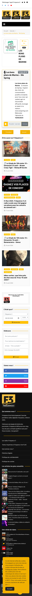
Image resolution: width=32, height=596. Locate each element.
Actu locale (14, 194)
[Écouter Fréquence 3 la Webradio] (6, 15)
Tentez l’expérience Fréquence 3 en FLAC (14, 444)
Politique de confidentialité (10, 457)
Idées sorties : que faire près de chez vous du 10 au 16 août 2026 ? (15, 277)
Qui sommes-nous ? (8, 449)
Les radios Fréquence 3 (9, 440)
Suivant (24, 132)
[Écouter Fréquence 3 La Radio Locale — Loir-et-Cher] (25, 15)
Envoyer (16, 357)
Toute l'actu (8, 272)
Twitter (5, 5)
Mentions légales (7, 453)
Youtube (11, 5)
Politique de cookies (8, 461)
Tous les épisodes (24, 44)
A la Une (7, 160)
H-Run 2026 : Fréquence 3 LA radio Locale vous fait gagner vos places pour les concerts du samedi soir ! (15, 204)
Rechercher (16, 322)
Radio (13, 160)
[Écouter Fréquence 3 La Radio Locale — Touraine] (15, 15)
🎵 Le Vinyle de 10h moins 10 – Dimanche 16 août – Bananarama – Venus (16, 240)
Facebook (2, 5)
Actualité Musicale (9, 197)
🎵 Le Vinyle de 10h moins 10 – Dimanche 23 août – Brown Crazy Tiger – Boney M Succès (16, 165)
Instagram (8, 5)
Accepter (9, 589)
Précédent (9, 132)
